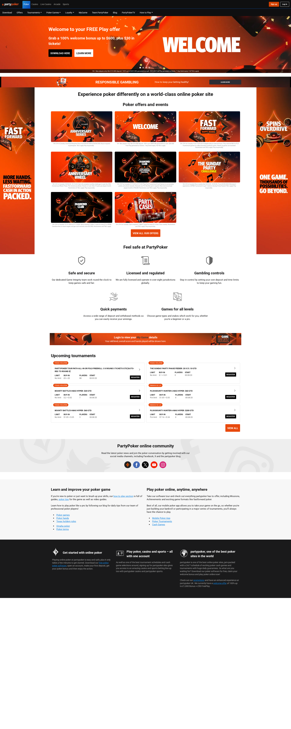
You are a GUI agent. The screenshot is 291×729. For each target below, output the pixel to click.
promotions (198, 580)
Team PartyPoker (100, 12)
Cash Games (158, 524)
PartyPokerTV (128, 12)
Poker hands (62, 518)
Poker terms (62, 529)
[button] (140, 67)
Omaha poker (63, 526)
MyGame (83, 12)
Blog (115, 12)
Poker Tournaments (162, 521)
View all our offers (145, 233)
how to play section (123, 496)
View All (232, 428)
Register (135, 377)
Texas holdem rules (66, 521)
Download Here (60, 53)
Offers (20, 12)
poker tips (64, 499)
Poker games (63, 514)
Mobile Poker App (161, 518)
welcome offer (220, 583)
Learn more (83, 53)
